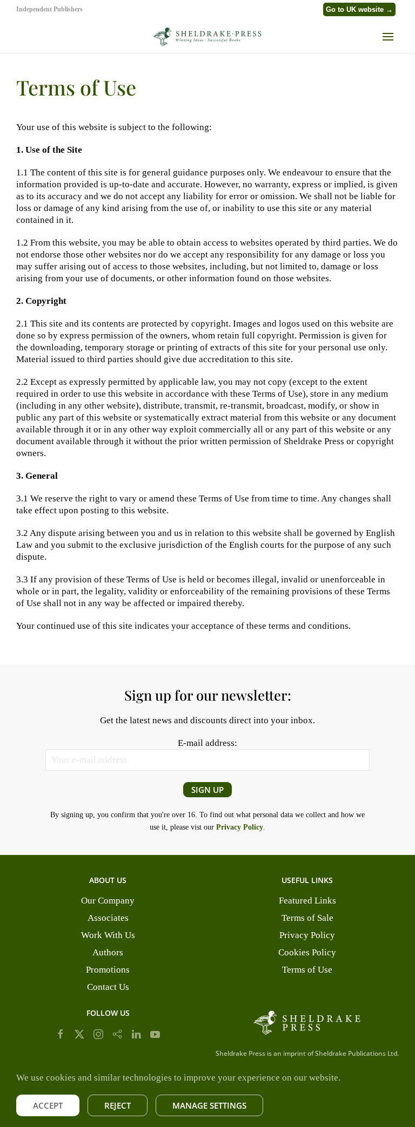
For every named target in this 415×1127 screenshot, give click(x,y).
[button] (391, 36)
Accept (48, 1105)
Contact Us (108, 987)
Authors (107, 952)
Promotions (108, 970)
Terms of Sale (307, 918)
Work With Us (108, 935)
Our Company (108, 900)
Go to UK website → (359, 9)
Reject (117, 1105)
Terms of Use (307, 970)
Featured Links (307, 900)
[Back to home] (207, 36)
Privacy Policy (307, 935)
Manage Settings (209, 1105)
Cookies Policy (307, 952)
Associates (108, 918)
